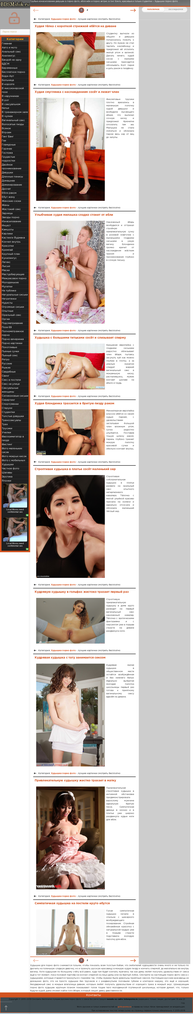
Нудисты (7, 303)
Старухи (7, 408)
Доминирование (12, 185)
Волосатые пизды (13, 124)
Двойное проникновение (11, 167)
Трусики (7, 428)
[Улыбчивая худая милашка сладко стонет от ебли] (70, 272)
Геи (4, 141)
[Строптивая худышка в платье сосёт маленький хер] (70, 526)
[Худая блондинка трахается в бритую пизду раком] (70, 432)
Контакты (93, 995)
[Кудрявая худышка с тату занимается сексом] (70, 715)
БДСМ (5, 64)
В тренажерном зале (15, 112)
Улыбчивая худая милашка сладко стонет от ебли (74, 214)
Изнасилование (11, 221)
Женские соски (11, 201)
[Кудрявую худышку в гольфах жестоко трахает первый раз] (70, 621)
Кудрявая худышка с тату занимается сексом (70, 657)
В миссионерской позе (13, 90)
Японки (6, 481)
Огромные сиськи (13, 307)
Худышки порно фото (63, 19)
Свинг (5, 376)
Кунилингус (9, 258)
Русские (7, 364)
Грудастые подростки (8, 159)
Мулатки (7, 287)
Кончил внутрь (11, 242)
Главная (7, 44)
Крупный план (11, 254)
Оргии (6, 319)
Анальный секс (11, 52)
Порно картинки (12, 343)
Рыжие (6, 368)
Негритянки (9, 299)
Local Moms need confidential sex (15, 510)
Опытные (7, 311)
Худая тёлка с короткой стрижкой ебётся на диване (75, 26)
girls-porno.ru (124, 1007)
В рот (5, 100)
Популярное (153, 9)
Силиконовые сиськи (15, 396)
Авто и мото (9, 48)
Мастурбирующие (13, 274)
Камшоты (8, 230)
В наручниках (10, 96)
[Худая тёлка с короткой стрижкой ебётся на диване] (70, 55)
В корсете (8, 84)
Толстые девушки (13, 416)
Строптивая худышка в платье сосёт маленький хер (75, 469)
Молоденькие (10, 282)
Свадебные (9, 372)
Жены (5, 205)
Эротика (7, 477)
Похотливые (9, 347)
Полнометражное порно (13, 333)
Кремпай (7, 250)
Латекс (6, 262)
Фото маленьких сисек (12, 450)
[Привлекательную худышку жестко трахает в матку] (70, 838)
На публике (9, 291)
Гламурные (9, 145)
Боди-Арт (8, 76)
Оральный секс (11, 315)
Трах (5, 424)
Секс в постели (11, 380)
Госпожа (7, 153)
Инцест (6, 225)
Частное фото (10, 469)
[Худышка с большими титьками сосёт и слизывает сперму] (70, 366)
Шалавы (7, 473)
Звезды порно (10, 217)
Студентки (8, 412)
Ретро (5, 360)
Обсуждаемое (175, 9)
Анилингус (8, 56)
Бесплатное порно (13, 72)
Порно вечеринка (13, 339)
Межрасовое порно (14, 278)
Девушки (7, 173)
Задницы (7, 213)
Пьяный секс (10, 355)
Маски (6, 270)
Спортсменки (10, 404)
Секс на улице (11, 384)
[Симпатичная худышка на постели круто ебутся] (70, 932)
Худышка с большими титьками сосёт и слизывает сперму (80, 337)
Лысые (6, 266)
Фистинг (7, 444)
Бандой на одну (11, 60)
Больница (8, 80)
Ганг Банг (8, 137)
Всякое (6, 128)
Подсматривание (12, 323)
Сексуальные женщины (10, 390)
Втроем (6, 132)
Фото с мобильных (13, 460)
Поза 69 (7, 327)
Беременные (9, 68)
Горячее (7, 149)
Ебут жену (8, 197)
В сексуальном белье (11, 106)
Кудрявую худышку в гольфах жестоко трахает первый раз (82, 592)
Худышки (8, 464)
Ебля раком (9, 193)
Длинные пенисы (12, 177)
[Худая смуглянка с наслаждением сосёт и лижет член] (70, 149)
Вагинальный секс (13, 120)
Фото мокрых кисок (14, 456)
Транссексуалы (11, 420)
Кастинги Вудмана (13, 238)
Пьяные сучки (10, 351)
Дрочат (6, 189)
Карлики (7, 234)
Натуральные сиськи (15, 295)
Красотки (8, 246)
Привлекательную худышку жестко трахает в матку (75, 780)
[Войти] (14, 18)
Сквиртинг (8, 400)
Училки (6, 432)
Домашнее (8, 181)
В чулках (7, 116)
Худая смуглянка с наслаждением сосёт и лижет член (77, 92)
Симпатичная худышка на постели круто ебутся (72, 903)
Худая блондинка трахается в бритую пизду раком (74, 403)
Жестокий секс (11, 209)
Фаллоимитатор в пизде (13, 439)
